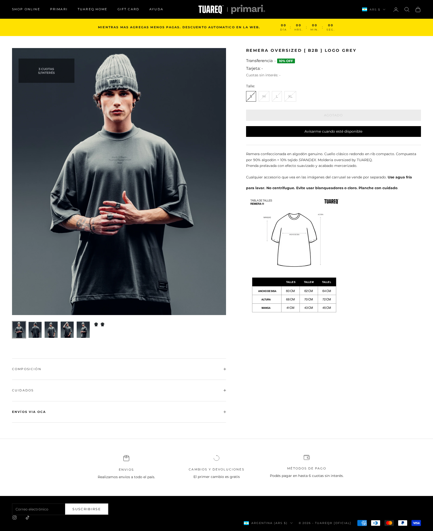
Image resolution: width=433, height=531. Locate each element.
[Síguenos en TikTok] (27, 517)
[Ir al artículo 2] (35, 329)
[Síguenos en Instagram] (14, 517)
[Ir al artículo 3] (51, 329)
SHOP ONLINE (26, 9)
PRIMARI (59, 9)
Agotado (333, 115)
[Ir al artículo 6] (99, 324)
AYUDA (156, 9)
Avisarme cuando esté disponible (333, 131)
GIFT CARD (128, 9)
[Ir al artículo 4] (67, 329)
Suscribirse (86, 509)
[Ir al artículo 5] (83, 329)
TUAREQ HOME (92, 9)
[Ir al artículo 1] (19, 329)
